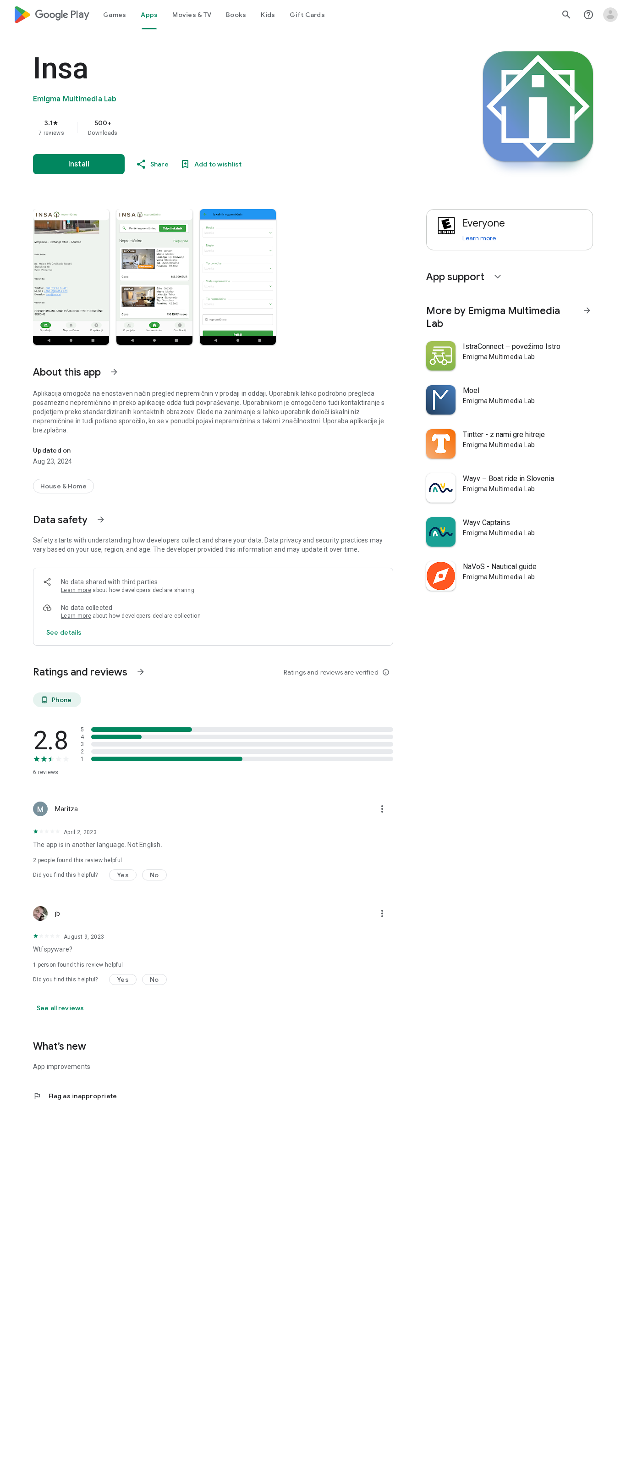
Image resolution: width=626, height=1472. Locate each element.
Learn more (76, 590)
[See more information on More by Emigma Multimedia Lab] (587, 310)
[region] (216, 127)
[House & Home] (63, 486)
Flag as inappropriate (75, 1096)
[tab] (114, 14)
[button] (71, 277)
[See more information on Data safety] (101, 520)
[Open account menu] (610, 15)
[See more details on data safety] (64, 632)
